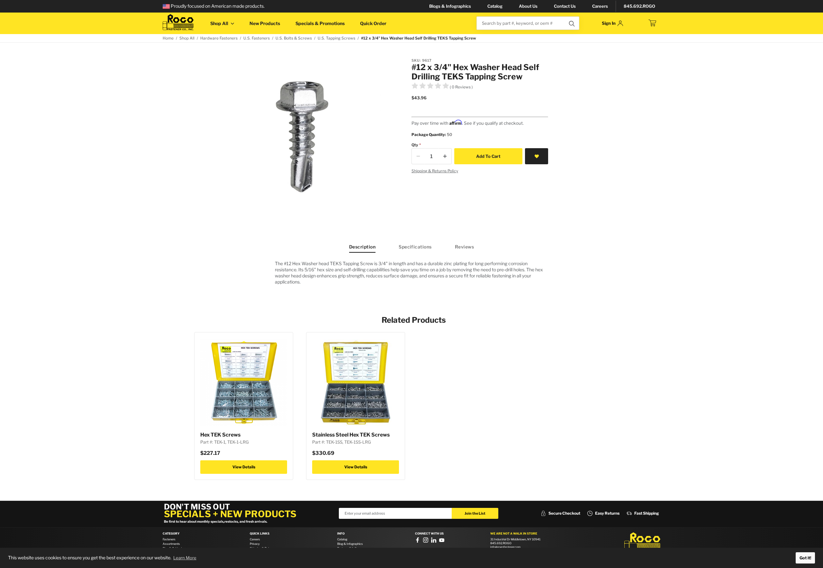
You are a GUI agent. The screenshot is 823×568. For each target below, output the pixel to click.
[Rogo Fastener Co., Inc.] (178, 22)
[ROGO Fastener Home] (642, 542)
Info (341, 533)
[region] (411, 272)
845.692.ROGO (639, 6)
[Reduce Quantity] (418, 156)
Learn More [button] (184, 557)
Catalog (494, 6)
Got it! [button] (805, 557)
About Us (528, 6)
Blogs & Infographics (450, 6)
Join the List (475, 513)
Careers (600, 6)
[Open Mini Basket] (652, 23)
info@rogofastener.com (505, 547)
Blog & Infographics (350, 543)
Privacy (255, 543)
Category (171, 533)
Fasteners (169, 539)
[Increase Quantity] (445, 156)
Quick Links (259, 533)
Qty (415, 145)
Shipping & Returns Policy (435, 170)
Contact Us (565, 6)
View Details (243, 466)
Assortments (171, 543)
